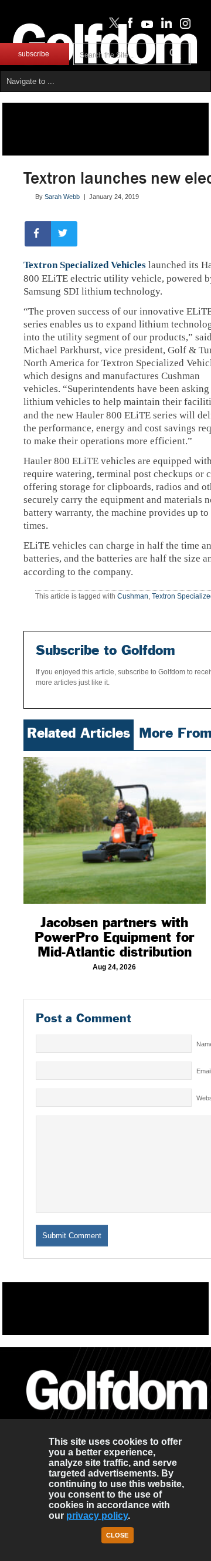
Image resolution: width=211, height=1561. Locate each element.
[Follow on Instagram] (181, 26)
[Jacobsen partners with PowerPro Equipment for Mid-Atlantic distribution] (114, 830)
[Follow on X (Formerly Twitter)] (112, 26)
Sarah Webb (62, 196)
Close (117, 1535)
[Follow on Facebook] (128, 26)
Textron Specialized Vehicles (84, 265)
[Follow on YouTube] (144, 26)
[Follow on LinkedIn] (164, 26)
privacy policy (97, 1516)
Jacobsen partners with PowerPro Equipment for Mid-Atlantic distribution (115, 937)
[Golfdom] (117, 1415)
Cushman (132, 596)
